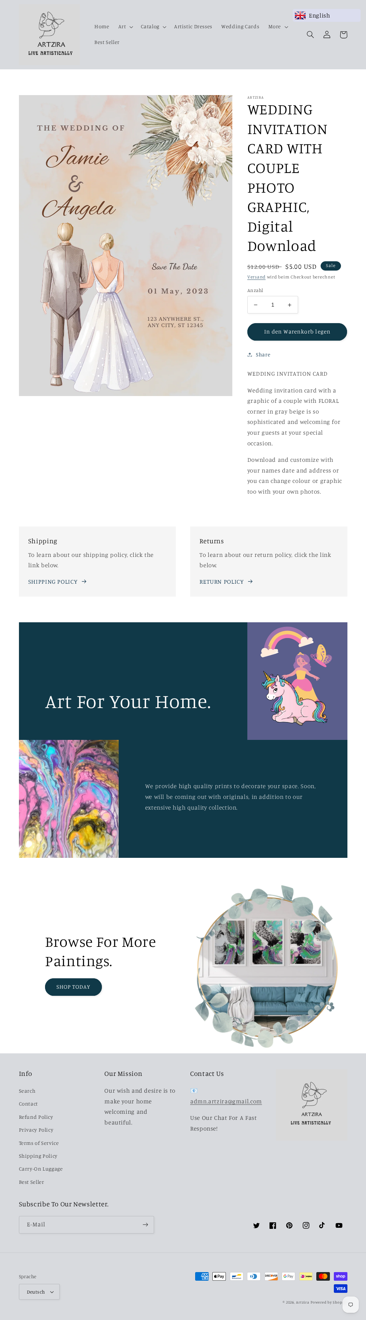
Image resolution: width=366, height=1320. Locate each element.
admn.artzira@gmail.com (226, 1101)
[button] (125, 27)
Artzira (302, 1302)
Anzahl (255, 290)
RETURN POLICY (221, 581)
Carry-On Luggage (41, 1169)
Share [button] (263, 354)
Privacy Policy (36, 1130)
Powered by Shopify (329, 1302)
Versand (256, 277)
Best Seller (31, 1182)
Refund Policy (36, 1117)
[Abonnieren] (145, 1225)
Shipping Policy (38, 1156)
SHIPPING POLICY (52, 581)
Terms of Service (39, 1143)
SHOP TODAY (73, 986)
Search (27, 1091)
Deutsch (36, 1292)
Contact (28, 1104)
